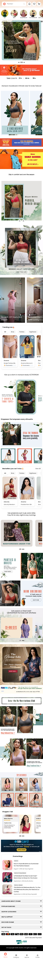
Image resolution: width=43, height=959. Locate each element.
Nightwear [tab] (32, 332)
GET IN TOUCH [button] (6, 927)
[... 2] (16, 628)
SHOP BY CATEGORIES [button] (9, 912)
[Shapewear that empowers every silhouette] (21, 434)
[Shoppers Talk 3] (17, 824)
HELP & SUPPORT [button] (7, 917)
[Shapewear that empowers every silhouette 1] (8, 456)
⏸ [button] (41, 21)
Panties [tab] (21, 332)
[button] (34, 4)
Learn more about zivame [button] (11, 901)
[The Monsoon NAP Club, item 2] (16, 533)
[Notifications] (29, 4)
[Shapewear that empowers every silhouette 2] (24, 456)
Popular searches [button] (8, 906)
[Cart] (39, 4)
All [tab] (5, 332)
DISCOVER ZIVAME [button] (8, 922)
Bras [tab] (12, 332)
